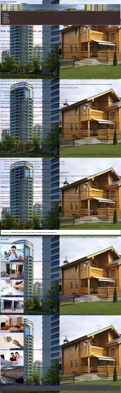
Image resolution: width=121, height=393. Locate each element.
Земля (5, 17)
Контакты (3, 387)
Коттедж (6, 22)
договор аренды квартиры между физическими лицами (32, 237)
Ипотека (6, 19)
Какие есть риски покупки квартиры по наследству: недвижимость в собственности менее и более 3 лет (36, 349)
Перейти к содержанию (8, 1)
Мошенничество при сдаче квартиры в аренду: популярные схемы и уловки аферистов (30, 261)
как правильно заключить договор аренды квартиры (69, 237)
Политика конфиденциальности (8, 388)
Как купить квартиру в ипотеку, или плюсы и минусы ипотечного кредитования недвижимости (33, 367)
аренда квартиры (6, 237)
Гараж (5, 13)
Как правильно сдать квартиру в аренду (14, 332)
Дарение (6, 15)
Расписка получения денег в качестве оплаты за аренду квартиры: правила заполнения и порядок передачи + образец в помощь (44, 296)
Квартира (6, 21)
